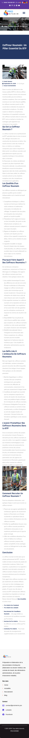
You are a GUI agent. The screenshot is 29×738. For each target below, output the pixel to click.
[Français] (23, 2)
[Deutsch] (25, 2)
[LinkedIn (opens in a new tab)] (16, 5)
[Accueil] (2, 26)
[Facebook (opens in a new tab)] (10, 5)
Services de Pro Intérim (11, 621)
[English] (20, 2)
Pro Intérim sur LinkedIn (11, 608)
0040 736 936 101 (9, 2)
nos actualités (22, 599)
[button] (24, 13)
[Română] (27, 2)
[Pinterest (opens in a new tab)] (12, 5)
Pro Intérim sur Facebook (11, 605)
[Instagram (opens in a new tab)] (14, 5)
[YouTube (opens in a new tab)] (19, 5)
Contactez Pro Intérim (10, 629)
